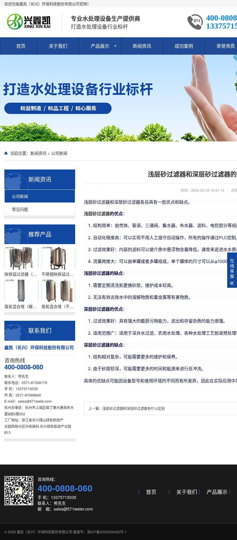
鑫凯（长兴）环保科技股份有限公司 (44, 531)
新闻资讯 (142, 46)
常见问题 (20, 209)
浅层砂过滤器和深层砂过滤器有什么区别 (133, 408)
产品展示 (100, 46)
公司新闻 (59, 153)
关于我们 (58, 46)
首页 (20, 46)
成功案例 (184, 46)
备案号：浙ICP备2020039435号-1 (100, 531)
